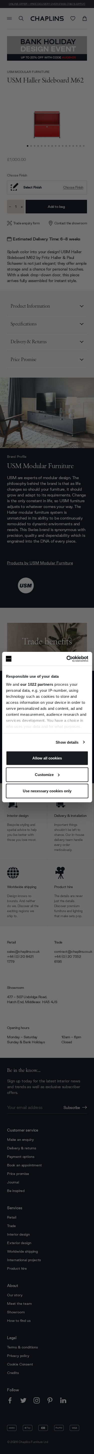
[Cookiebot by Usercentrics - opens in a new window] (67, 658)
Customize (44, 774)
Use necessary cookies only (47, 791)
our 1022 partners (36, 684)
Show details (67, 742)
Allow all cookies (47, 758)
